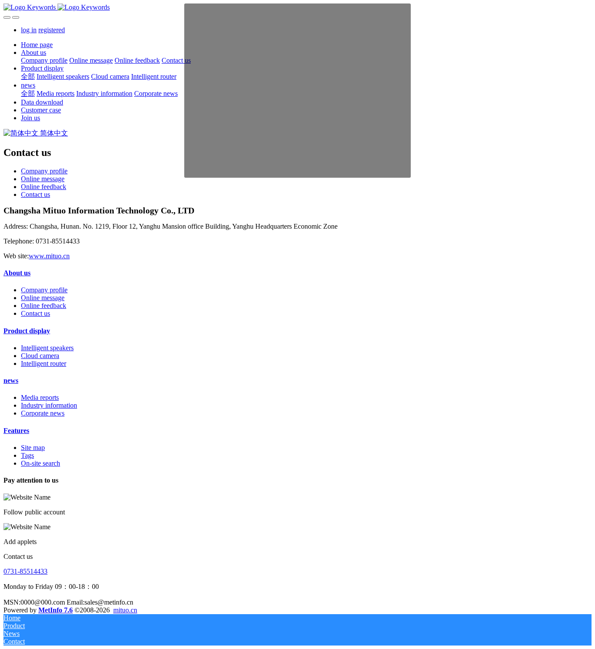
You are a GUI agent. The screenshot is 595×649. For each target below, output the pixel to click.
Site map (33, 447)
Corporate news (42, 413)
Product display (26, 331)
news (10, 380)
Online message (42, 179)
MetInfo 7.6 (55, 610)
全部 (28, 76)
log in (29, 30)
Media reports (40, 397)
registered (51, 30)
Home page (37, 44)
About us (16, 273)
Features (16, 430)
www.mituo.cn (49, 256)
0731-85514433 (25, 571)
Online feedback (43, 186)
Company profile (44, 171)
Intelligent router (43, 363)
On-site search (40, 463)
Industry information (49, 405)
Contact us (35, 194)
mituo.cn (125, 610)
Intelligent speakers (47, 348)
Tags (27, 455)
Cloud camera (40, 355)
